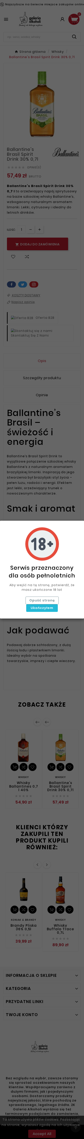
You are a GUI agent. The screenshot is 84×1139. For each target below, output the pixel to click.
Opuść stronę (42, 600)
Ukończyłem (42, 608)
